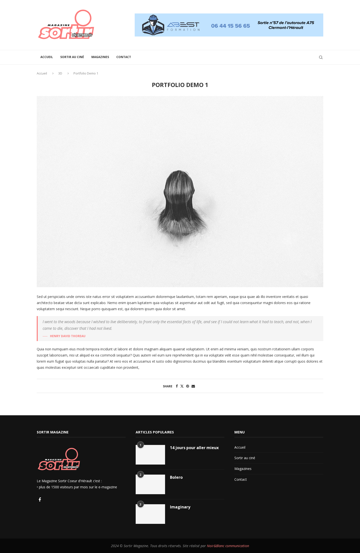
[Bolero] (150, 484)
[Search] (320, 57)
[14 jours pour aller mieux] (150, 455)
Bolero (176, 477)
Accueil (46, 57)
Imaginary (180, 507)
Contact (123, 57)
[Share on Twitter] (182, 386)
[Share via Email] (193, 386)
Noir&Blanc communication (228, 545)
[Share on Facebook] (177, 386)
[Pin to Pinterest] (187, 386)
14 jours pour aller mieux (194, 447)
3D (60, 73)
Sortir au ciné (72, 57)
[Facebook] (40, 500)
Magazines (100, 57)
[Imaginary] (150, 514)
